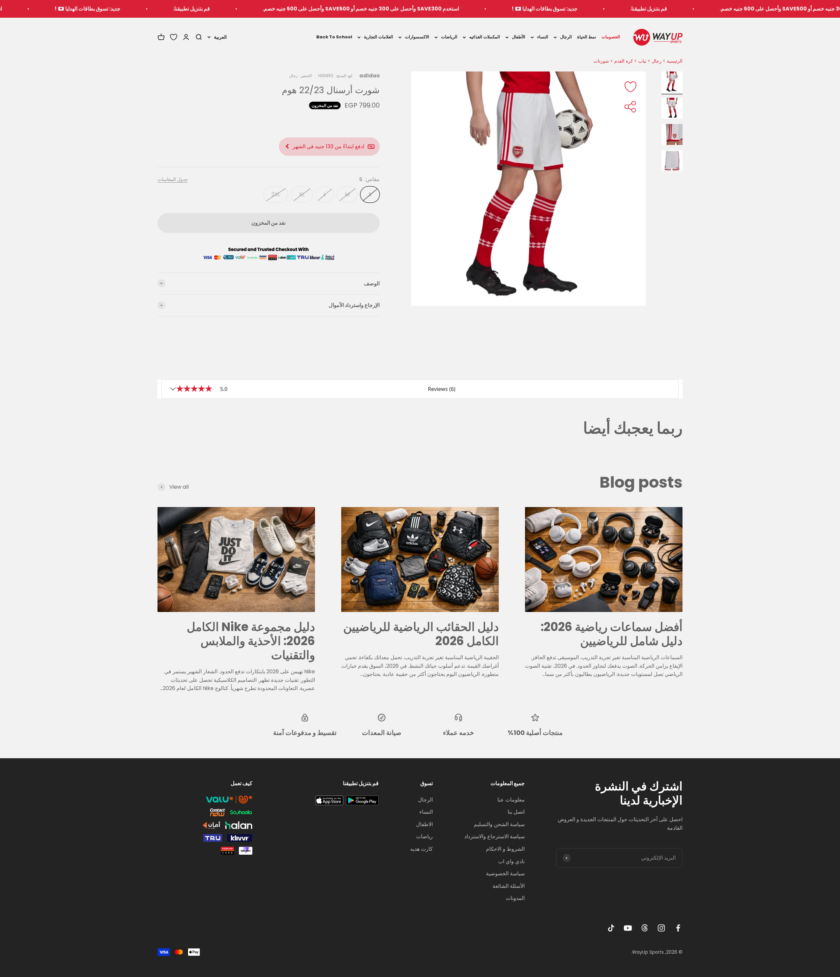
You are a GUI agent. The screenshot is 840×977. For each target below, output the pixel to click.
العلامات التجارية (378, 37)
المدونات (515, 898)
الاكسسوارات (417, 37)
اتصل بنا (516, 812)
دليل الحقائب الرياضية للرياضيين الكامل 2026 (421, 634)
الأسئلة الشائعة (509, 886)
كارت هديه (421, 849)
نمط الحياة (586, 37)
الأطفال (518, 37)
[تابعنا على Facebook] (678, 928)
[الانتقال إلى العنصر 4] (672, 161)
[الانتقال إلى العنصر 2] (672, 109)
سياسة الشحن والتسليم (499, 824)
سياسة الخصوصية (505, 873)
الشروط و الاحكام (505, 849)
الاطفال (424, 824)
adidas (369, 75)
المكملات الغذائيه (484, 37)
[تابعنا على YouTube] (627, 928)
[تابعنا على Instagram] (661, 928)
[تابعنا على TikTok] (611, 928)
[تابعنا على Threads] (644, 928)
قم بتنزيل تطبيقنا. (716, 8)
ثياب (642, 61)
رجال (657, 61)
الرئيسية (674, 61)
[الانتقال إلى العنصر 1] (672, 82)
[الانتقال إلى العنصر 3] (672, 135)
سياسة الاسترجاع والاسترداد (494, 836)
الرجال (566, 37)
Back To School (334, 37)
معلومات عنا (511, 800)
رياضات (424, 836)
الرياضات (449, 37)
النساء (542, 37)
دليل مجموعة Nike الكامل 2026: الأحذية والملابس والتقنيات (251, 641)
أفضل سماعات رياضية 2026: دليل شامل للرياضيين (611, 634)
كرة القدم (623, 61)
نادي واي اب (511, 861)
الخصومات (610, 37)
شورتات (601, 61)
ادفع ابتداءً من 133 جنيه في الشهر (328, 146)
